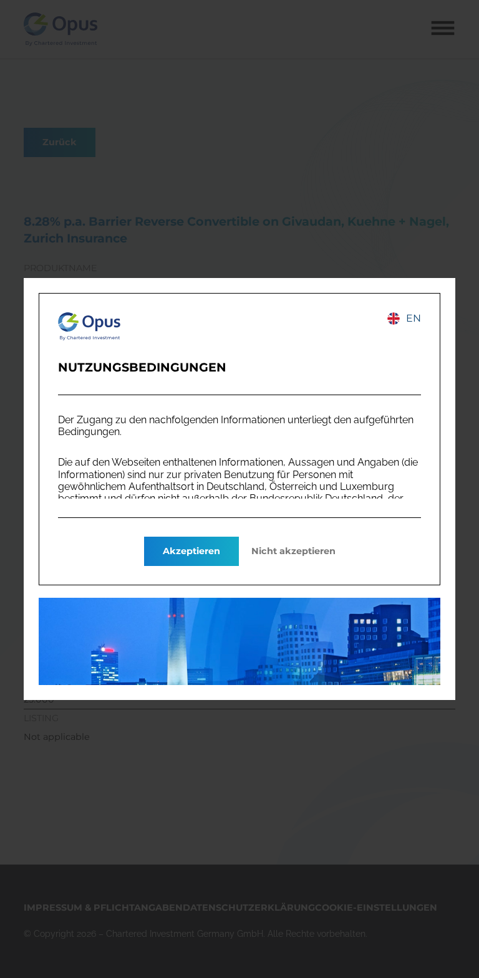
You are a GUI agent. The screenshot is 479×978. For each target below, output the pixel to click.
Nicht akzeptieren (293, 551)
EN (413, 318)
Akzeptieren (191, 551)
